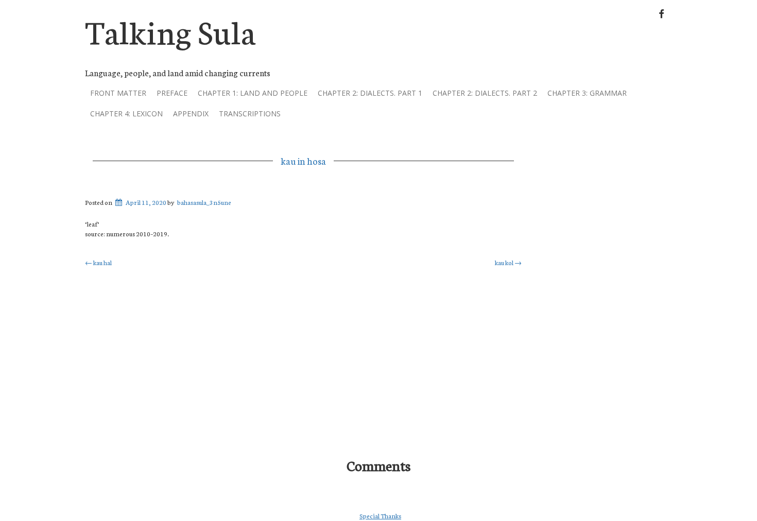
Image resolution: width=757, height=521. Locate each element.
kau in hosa (303, 160)
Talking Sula (170, 30)
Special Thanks (380, 515)
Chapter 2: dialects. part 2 (485, 93)
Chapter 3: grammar (587, 93)
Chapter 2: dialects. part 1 (370, 93)
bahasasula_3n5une (204, 202)
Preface (172, 93)
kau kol (508, 262)
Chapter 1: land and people (252, 93)
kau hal (98, 262)
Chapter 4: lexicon (126, 113)
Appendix (191, 113)
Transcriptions (250, 113)
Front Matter (118, 93)
